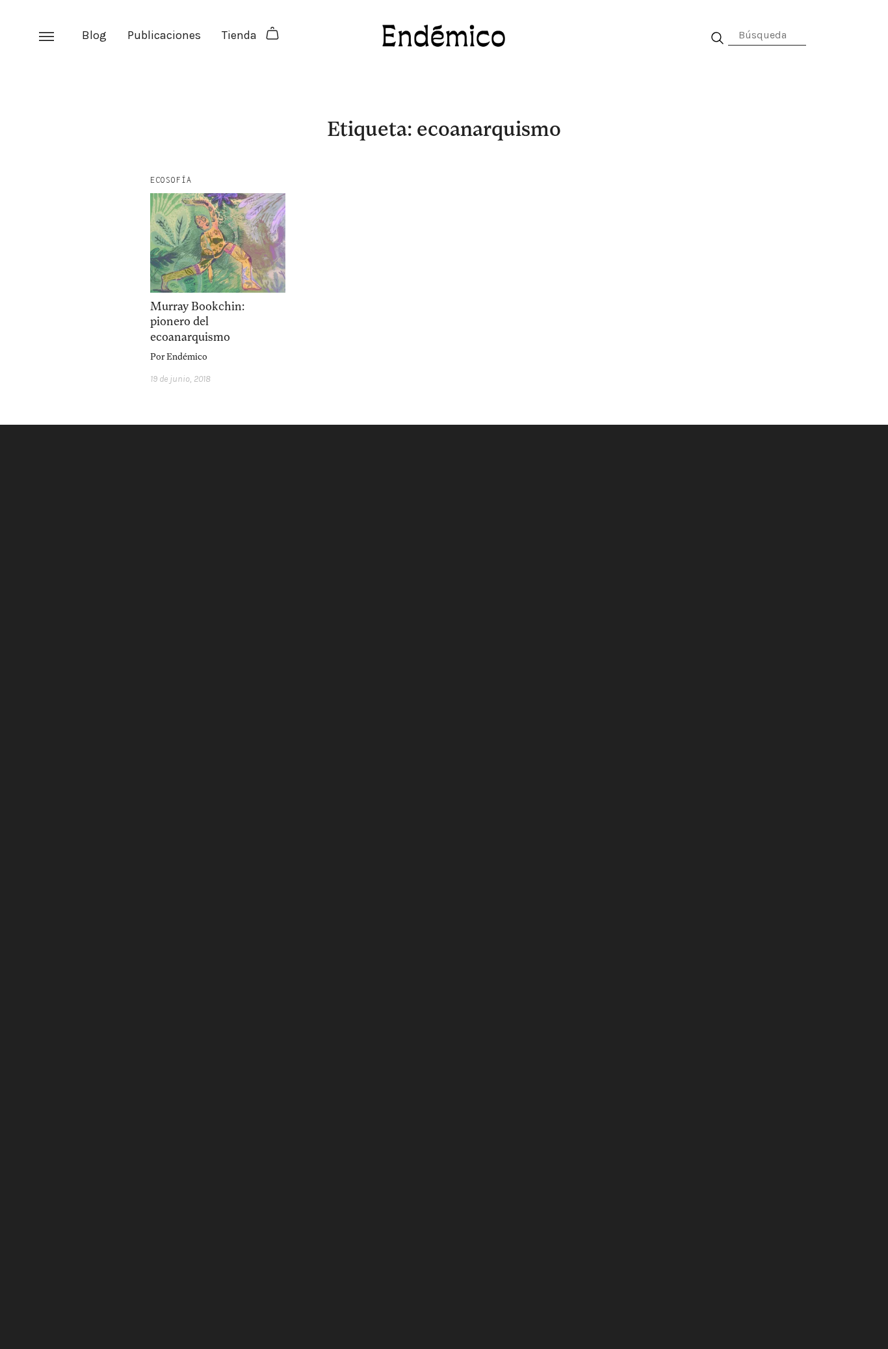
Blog (94, 35)
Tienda (239, 35)
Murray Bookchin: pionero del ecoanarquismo (197, 321)
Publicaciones (164, 35)
